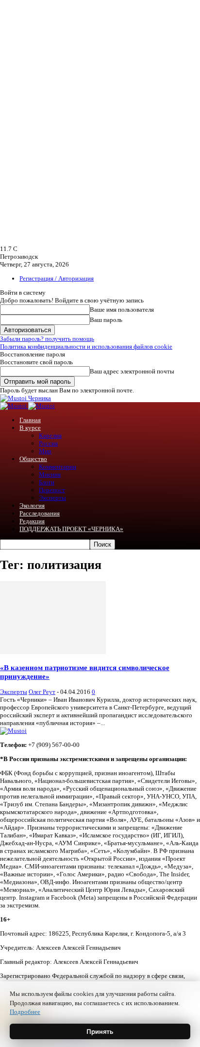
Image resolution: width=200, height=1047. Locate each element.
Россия (48, 443)
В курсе (30, 427)
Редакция (32, 521)
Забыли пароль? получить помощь (47, 338)
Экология (32, 505)
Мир (45, 451)
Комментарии (57, 466)
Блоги (46, 482)
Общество (33, 458)
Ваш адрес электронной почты (132, 371)
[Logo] (14, 405)
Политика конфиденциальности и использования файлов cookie (86, 346)
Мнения (50, 474)
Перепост (52, 490)
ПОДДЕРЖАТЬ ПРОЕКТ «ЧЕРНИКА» (71, 528)
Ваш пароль (106, 319)
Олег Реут (42, 691)
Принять (100, 1031)
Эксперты (52, 497)
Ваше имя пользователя (122, 309)
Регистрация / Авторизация (56, 278)
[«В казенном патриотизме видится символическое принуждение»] (53, 652)
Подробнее (25, 1011)
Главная (30, 420)
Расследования (39, 513)
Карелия (50, 435)
